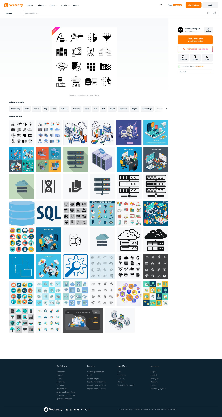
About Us (121, 378)
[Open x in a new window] (86, 409)
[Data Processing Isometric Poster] (128, 132)
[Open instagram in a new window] (71, 409)
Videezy (59, 378)
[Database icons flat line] (75, 293)
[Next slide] (164, 109)
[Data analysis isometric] (155, 213)
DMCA (89, 375)
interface (123, 109)
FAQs (119, 372)
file (95, 109)
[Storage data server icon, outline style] (155, 186)
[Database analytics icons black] (102, 293)
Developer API (62, 388)
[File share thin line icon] (21, 266)
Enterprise (61, 382)
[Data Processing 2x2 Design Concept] (48, 159)
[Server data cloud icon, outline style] (129, 239)
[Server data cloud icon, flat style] (21, 186)
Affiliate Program (93, 378)
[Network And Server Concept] (129, 293)
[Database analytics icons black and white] (155, 266)
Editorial (63, 5)
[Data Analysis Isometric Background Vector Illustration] (48, 239)
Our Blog (120, 382)
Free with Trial (195, 39)
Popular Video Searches (96, 388)
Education (60, 385)
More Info (183, 72)
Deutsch (154, 382)
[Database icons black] (129, 266)
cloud (112, 109)
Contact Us (121, 375)
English (154, 372)
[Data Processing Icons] (49, 132)
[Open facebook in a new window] (67, 409)
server (36, 109)
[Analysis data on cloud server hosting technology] (120, 320)
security (160, 109)
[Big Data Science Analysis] (75, 132)
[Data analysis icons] (75, 213)
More (75, 5)
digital (134, 109)
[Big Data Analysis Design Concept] (102, 132)
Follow (208, 31)
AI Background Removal (66, 395)
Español (154, 375)
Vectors (30, 5)
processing (15, 109)
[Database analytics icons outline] (102, 266)
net (103, 109)
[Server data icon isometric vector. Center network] (102, 159)
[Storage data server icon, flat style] (75, 159)
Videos (52, 5)
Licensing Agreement (95, 372)
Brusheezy (61, 372)
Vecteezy (60, 375)
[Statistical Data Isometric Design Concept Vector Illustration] (155, 159)
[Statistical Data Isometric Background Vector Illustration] (129, 159)
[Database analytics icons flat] (48, 293)
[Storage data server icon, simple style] (129, 186)
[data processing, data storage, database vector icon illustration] (75, 239)
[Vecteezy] (13, 5)
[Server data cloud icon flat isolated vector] (102, 239)
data (27, 109)
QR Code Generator (64, 399)
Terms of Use (148, 409)
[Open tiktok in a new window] (82, 409)
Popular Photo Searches (96, 385)
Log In (210, 5)
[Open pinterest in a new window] (78, 409)
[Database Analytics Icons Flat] (21, 293)
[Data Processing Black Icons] (21, 132)
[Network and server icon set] (155, 293)
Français (154, 385)
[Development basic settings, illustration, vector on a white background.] (75, 266)
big (45, 109)
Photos (41, 5)
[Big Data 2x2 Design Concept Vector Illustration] (21, 159)
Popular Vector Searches (96, 382)
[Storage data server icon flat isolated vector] (102, 186)
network (76, 109)
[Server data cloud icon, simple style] (155, 239)
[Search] (208, 13)
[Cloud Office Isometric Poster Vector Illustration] (48, 266)
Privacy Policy (160, 409)
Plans (170, 5)
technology (147, 109)
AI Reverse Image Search (66, 392)
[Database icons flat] (21, 320)
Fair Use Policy (172, 409)
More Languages (157, 388)
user (54, 109)
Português (155, 378)
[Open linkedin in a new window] (75, 409)
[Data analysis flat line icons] (128, 213)
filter (87, 109)
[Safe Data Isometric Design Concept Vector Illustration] (155, 132)
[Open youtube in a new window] (89, 409)
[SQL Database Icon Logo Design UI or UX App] (35, 213)
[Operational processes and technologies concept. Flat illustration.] (83, 320)
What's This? (199, 66)
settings (64, 109)
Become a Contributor (126, 385)
